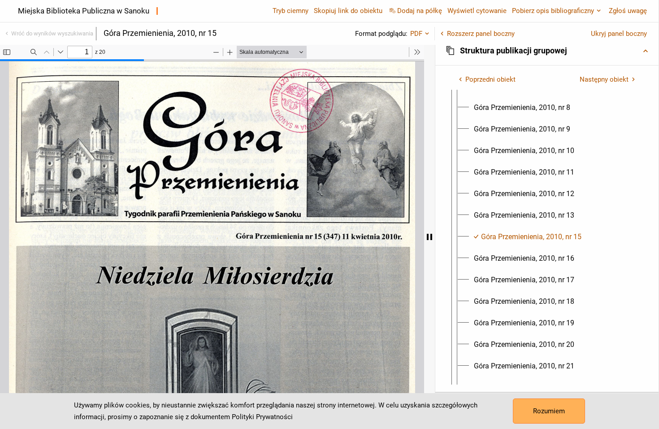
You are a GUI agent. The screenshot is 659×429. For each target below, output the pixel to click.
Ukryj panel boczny (619, 34)
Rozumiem (549, 411)
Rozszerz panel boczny (481, 34)
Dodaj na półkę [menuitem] (419, 11)
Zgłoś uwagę (628, 11)
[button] (547, 50)
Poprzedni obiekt (490, 79)
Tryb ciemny (290, 11)
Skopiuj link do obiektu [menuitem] (348, 11)
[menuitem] (522, 108)
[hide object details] (429, 237)
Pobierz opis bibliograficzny (553, 11)
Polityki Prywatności (262, 417)
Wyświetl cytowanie (477, 11)
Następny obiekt (604, 79)
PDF (416, 34)
